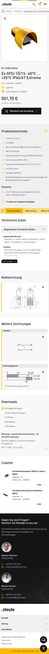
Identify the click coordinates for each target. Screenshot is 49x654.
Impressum (6, 640)
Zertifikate (9, 417)
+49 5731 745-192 (13, 564)
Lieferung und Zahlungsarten (13, 637)
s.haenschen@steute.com (16, 567)
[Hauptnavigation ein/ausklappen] (33, 4)
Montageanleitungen (13, 408)
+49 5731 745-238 (13, 594)
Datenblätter (10, 422)
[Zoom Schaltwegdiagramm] (25, 377)
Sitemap (4, 623)
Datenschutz (6, 643)
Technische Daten (13, 211)
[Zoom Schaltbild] (25, 346)
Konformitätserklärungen (15, 413)
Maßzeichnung (30, 211)
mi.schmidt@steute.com (15, 597)
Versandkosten (16, 103)
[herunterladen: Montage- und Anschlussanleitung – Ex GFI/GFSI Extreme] (46, 447)
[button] (24, 229)
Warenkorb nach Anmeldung (21, 111)
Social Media (6, 629)
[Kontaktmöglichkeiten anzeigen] (43, 639)
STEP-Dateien (10, 426)
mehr (39, 484)
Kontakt (4, 618)
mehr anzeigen (7, 261)
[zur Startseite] (6, 4)
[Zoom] (24, 38)
